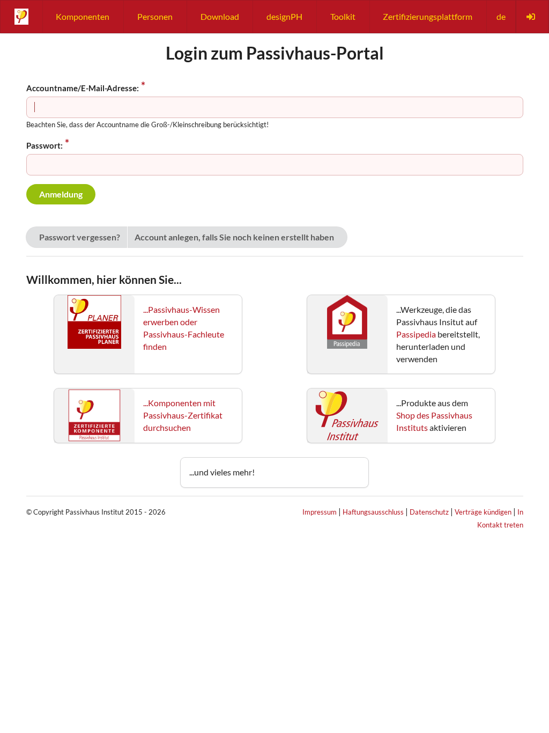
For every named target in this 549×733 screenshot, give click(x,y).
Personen (155, 16)
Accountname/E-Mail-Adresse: (82, 88)
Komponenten (82, 16)
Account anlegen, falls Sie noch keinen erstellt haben (234, 237)
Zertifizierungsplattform (427, 16)
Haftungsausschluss (373, 512)
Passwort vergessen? (79, 237)
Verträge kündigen (483, 512)
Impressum (319, 512)
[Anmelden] (532, 17)
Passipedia (416, 334)
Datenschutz (429, 512)
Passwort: (44, 145)
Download (220, 16)
